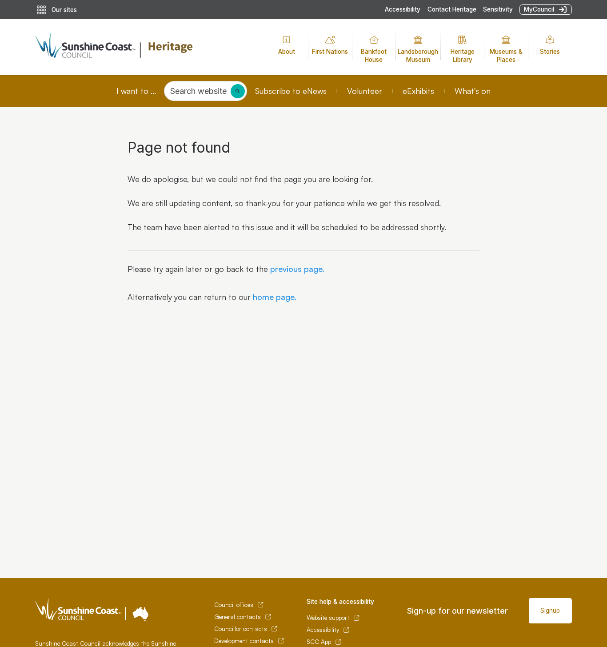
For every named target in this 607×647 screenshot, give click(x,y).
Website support (328, 617)
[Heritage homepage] (144, 47)
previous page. (296, 269)
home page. (273, 297)
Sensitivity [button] (498, 9)
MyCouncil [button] (539, 9)
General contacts (237, 616)
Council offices (233, 604)
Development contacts (244, 640)
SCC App (319, 641)
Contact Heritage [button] (451, 9)
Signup (550, 610)
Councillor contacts (240, 628)
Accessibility (402, 9)
